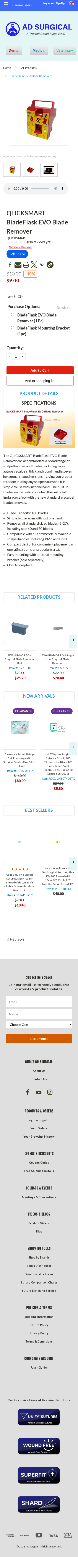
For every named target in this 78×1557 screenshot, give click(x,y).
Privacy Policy (39, 1333)
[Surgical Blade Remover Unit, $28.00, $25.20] (20, 629)
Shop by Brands (39, 1257)
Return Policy (39, 1325)
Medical (39, 50)
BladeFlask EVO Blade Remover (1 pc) (37, 318)
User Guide (39, 1367)
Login (46, 3)
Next (73, 642)
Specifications (39, 402)
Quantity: (15, 347)
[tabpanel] (20, 646)
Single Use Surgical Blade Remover (58, 659)
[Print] (26, 264)
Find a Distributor (39, 1265)
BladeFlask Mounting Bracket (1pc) (43, 331)
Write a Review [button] (20, 247)
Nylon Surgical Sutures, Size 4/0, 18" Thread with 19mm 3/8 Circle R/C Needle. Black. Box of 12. (19, 882)
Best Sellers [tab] (39, 810)
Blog (39, 1231)
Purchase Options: (39, 307)
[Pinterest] (42, 264)
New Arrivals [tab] (39, 696)
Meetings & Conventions (39, 1197)
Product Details (39, 393)
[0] (67, 5)
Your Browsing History (39, 1136)
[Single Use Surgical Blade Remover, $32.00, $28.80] (58, 629)
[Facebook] (9, 264)
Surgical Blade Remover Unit (19, 659)
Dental (14, 50)
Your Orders (39, 1128)
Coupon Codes (39, 1162)
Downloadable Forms (39, 1274)
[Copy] (50, 264)
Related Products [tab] (38, 597)
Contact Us (39, 1079)
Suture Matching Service (39, 1290)
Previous (4, 642)
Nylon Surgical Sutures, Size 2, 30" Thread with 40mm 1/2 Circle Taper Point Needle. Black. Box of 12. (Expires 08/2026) (57, 764)
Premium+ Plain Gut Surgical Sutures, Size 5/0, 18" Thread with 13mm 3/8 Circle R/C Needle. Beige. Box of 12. (58, 876)
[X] (34, 264)
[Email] (18, 264)
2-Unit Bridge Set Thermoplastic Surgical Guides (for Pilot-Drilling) (19, 760)
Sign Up (60, 3)
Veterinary (64, 50)
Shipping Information (39, 1316)
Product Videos (39, 1223)
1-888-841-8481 (22, 5)
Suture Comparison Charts (39, 1282)
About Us (39, 1071)
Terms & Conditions (39, 1341)
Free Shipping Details (39, 1171)
